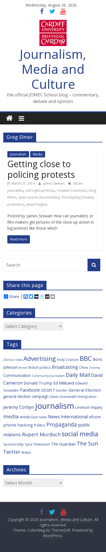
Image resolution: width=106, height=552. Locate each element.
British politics (40, 367)
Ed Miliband (63, 383)
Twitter (11, 452)
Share (14, 296)
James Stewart (54, 183)
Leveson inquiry (88, 407)
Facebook (30, 390)
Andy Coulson (68, 359)
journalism (54, 405)
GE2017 (48, 390)
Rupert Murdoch (41, 434)
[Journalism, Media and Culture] (9, 118)
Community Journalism (48, 376)
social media (80, 433)
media (11, 416)
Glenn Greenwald (63, 396)
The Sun (87, 443)
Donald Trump (38, 383)
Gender (61, 390)
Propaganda (61, 424)
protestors (15, 204)
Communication (17, 375)
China (83, 367)
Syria (28, 444)
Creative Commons (71, 190)
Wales (26, 452)
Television (41, 444)
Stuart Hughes (37, 204)
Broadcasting (65, 367)
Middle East (29, 417)
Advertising (39, 358)
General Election (84, 390)
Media (37, 154)
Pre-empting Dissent (77, 197)
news (43, 417)
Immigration (86, 396)
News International (68, 417)
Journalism (18, 154)
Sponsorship (13, 444)
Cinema (94, 368)
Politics (39, 425)
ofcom (95, 416)
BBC (86, 358)
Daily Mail (78, 375)
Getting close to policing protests (41, 169)
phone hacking (18, 425)
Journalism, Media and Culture (53, 68)
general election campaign (26, 396)
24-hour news (12, 360)
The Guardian (63, 444)
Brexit (23, 368)
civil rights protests (40, 190)
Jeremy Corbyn (18, 407)
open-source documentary (39, 197)
